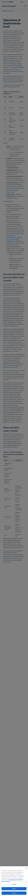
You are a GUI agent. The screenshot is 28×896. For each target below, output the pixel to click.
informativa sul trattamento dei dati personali (12, 880)
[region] (14, 881)
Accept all (14, 893)
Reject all (14, 888)
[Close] (26, 868)
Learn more (14, 884)
